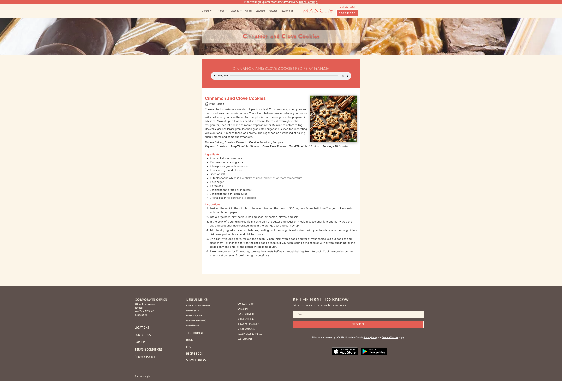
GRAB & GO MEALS (246, 329)
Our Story (206, 11)
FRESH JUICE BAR (194, 315)
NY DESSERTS (192, 325)
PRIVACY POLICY (145, 357)
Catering (235, 11)
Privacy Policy (370, 337)
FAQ (188, 347)
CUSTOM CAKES (245, 339)
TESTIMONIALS (195, 333)
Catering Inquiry (347, 12)
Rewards (273, 11)
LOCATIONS (142, 327)
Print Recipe (216, 103)
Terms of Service (390, 337)
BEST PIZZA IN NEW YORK (198, 305)
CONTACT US (143, 335)
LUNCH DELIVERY (246, 314)
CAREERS (140, 342)
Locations (260, 11)
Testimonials (287, 11)
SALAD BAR (243, 309)
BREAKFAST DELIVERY (248, 324)
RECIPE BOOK (194, 353)
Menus (221, 11)
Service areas (196, 360)
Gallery (248, 11)
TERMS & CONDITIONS (149, 349)
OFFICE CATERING (246, 319)
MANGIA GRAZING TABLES (250, 334)
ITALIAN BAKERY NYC (196, 320)
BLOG (189, 340)
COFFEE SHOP (192, 310)
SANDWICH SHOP (246, 304)
